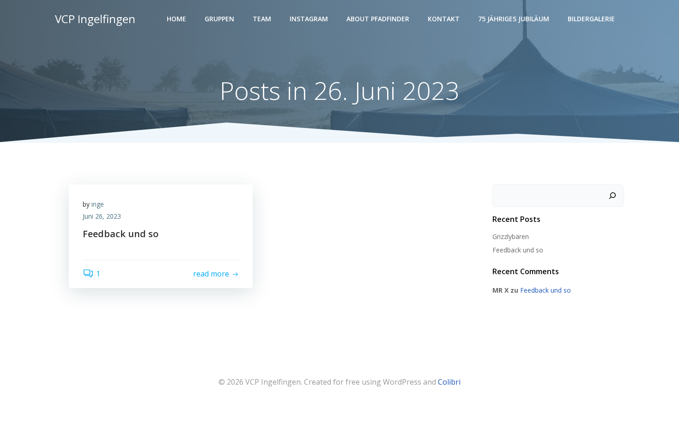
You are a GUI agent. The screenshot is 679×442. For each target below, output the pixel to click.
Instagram (309, 18)
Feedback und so (517, 250)
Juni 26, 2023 (102, 216)
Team (262, 18)
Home (176, 18)
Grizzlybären (510, 236)
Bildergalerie (591, 18)
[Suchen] (612, 195)
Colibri (449, 382)
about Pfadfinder (377, 18)
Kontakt (444, 18)
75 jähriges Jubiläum (513, 18)
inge (97, 204)
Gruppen (219, 18)
